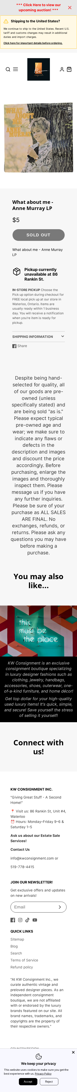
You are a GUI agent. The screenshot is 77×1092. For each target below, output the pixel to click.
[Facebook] (12, 920)
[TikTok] (27, 920)
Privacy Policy (43, 1073)
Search (16, 953)
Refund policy (21, 967)
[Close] (73, 1052)
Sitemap (17, 939)
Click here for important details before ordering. (33, 43)
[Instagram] (20, 920)
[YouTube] (34, 920)
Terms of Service (24, 960)
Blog (14, 946)
